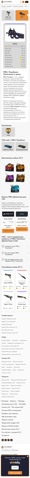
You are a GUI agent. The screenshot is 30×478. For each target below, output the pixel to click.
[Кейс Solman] (10, 178)
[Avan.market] (8, 214)
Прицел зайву (14, 394)
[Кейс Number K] (15, 188)
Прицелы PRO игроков (8, 397)
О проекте (5, 435)
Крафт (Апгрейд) (6, 370)
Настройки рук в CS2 (9, 404)
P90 (26, 6)
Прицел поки (5, 385)
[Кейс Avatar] (10, 167)
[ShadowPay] (22, 214)
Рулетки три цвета (18, 361)
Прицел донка (16, 388)
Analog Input (22, 304)
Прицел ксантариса (15, 385)
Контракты (9, 367)
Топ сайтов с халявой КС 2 (11, 432)
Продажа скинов (6, 361)
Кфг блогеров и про (9, 417)
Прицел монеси (6, 388)
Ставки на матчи (6, 373)
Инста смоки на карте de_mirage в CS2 (12, 349)
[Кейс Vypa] (20, 178)
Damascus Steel (22, 283)
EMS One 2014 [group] (8, 150)
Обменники (21, 370)
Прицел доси (5, 391)
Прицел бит (5, 394)
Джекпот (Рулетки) (21, 364)
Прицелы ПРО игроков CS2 (18, 380)
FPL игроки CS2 (17, 407)
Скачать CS (6, 407)
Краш (3, 367)
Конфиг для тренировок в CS (16, 343)
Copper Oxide (8, 304)
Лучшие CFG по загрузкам (11, 410)
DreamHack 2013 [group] (21, 150)
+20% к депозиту (15, 473)
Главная (3, 6)
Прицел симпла (20, 383)
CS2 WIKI (9, 6)
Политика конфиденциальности (10, 452)
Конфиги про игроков (10, 413)
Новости (13, 401)
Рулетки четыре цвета (8, 364)
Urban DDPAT (8, 283)
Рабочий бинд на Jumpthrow (9, 351)
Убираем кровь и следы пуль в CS (11, 354)
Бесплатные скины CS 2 (10, 429)
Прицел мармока (15, 391)
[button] (28, 15)
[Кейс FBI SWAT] (20, 167)
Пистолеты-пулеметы (18, 6)
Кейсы (14, 370)
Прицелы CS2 (5, 380)
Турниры (21, 401)
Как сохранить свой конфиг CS (10, 346)
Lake (8, 135)
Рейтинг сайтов (7, 420)
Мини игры (17, 367)
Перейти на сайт (8, 231)
